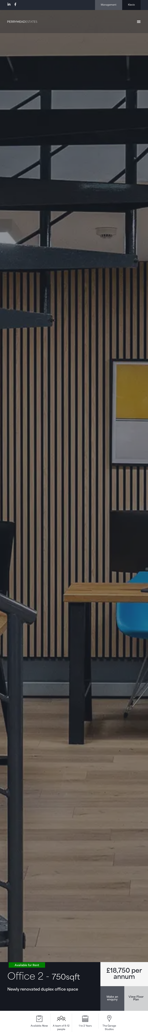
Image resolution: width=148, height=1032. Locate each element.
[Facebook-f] (15, 4)
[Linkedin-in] (9, 4)
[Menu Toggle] (139, 21)
